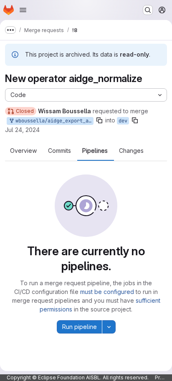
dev (123, 120)
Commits (59, 150)
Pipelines (95, 150)
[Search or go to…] (148, 10)
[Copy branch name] (99, 120)
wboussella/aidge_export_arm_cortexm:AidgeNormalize (53, 120)
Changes (131, 150)
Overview (23, 150)
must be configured (107, 291)
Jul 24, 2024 (22, 129)
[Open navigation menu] (23, 10)
